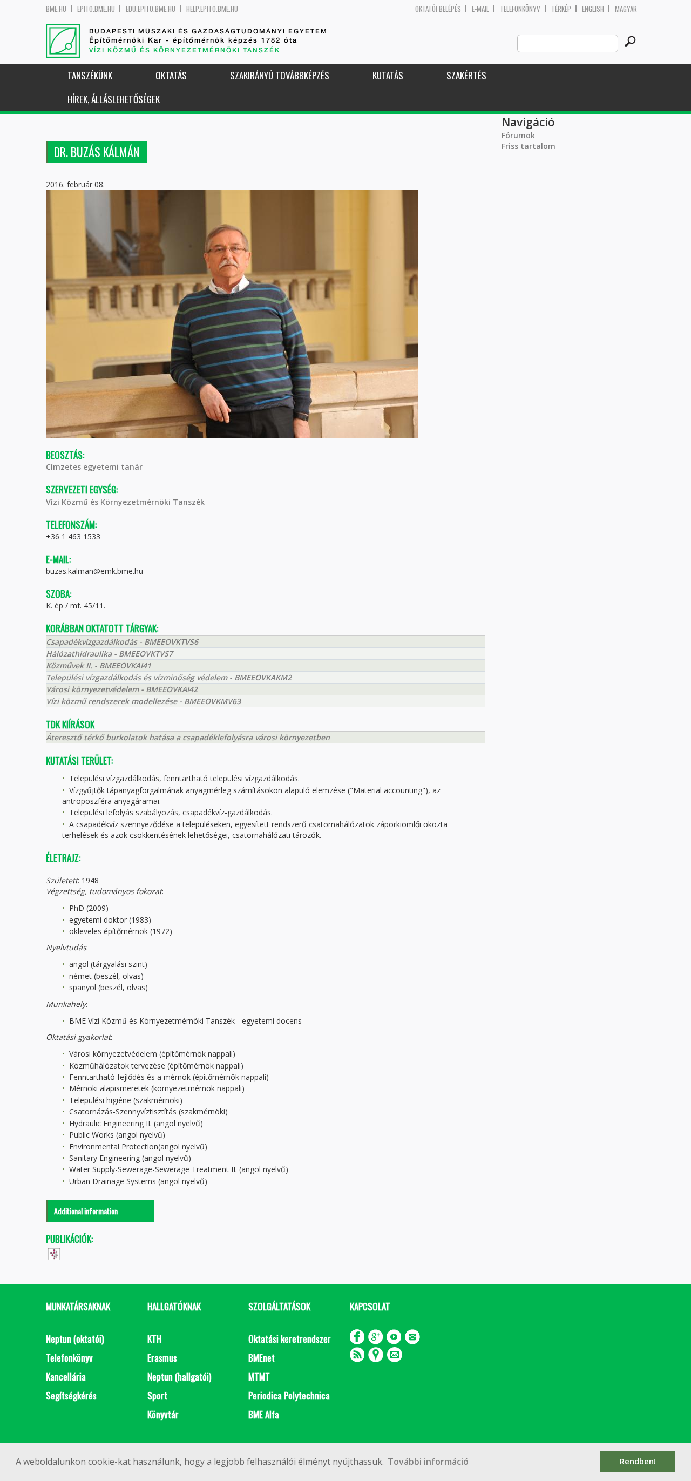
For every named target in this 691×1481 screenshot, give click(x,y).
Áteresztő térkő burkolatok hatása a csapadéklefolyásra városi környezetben (188, 737)
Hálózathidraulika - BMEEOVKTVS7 (109, 653)
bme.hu (56, 8)
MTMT (259, 1376)
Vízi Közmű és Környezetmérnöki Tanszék (125, 502)
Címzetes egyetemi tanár (94, 467)
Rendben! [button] (638, 1461)
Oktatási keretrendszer (289, 1338)
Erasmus (162, 1357)
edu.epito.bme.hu (150, 8)
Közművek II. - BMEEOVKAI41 (98, 665)
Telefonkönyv (520, 8)
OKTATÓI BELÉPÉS (438, 8)
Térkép (561, 8)
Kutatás (387, 75)
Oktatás (171, 75)
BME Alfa (263, 1414)
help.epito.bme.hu (212, 8)
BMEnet (261, 1357)
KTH (154, 1338)
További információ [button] (428, 1462)
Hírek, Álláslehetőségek (113, 99)
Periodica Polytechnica (289, 1395)
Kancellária (66, 1376)
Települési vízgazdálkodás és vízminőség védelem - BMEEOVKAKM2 (169, 677)
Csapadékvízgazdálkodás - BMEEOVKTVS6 (122, 642)
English (593, 8)
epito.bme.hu (96, 8)
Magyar (626, 8)
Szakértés (466, 75)
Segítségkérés (71, 1395)
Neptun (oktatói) (75, 1338)
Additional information (86, 1210)
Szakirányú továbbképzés (279, 75)
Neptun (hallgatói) (179, 1376)
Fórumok (518, 135)
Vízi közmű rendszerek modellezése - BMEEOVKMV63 (143, 701)
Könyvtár (163, 1414)
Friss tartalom (528, 146)
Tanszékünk (89, 75)
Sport (157, 1395)
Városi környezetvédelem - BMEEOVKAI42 (122, 689)
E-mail (480, 8)
